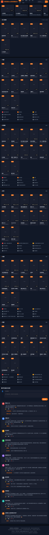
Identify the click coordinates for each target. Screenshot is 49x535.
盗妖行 (35, 313)
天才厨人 (20, 248)
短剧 (20, 2)
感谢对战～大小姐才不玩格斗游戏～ (9, 316)
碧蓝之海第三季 (36, 316)
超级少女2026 (36, 117)
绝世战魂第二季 (5, 311)
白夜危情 (4, 379)
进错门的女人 (21, 182)
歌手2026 (4, 250)
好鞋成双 (35, 114)
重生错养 (20, 382)
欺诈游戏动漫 (21, 316)
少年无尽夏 (4, 245)
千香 (3, 182)
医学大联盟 (20, 250)
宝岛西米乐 (35, 182)
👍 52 (6, 518)
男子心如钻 (35, 185)
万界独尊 (35, 311)
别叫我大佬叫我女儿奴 (37, 374)
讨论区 (23, 2)
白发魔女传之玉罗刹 (6, 114)
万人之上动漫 (21, 313)
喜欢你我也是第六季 (37, 248)
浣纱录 (35, 180)
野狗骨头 (4, 177)
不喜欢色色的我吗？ (22, 185)
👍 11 (6, 481)
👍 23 (6, 436)
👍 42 (6, 408)
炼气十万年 (20, 308)
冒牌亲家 (4, 382)
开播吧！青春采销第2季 (7, 243)
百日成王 (4, 308)
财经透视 (35, 250)
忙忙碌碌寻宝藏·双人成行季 (38, 243)
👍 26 (6, 470)
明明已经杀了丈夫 (6, 185)
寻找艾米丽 (35, 119)
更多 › (47, 59)
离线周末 (20, 245)
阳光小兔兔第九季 (36, 308)
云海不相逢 (35, 382)
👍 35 (6, 506)
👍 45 (6, 496)
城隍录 (19, 311)
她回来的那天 (21, 117)
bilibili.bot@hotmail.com (24, 531)
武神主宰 (4, 313)
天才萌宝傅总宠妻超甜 (37, 379)
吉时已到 (20, 379)
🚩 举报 (12, 408)
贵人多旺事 (4, 180)
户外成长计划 (5, 248)
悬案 (34, 177)
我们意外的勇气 (5, 119)
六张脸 (19, 114)
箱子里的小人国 (5, 374)
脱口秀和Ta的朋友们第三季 (23, 243)
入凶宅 (4, 117)
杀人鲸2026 (20, 119)
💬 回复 (9, 408)
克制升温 (20, 180)
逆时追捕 (20, 177)
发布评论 (44, 399)
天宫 (19, 374)
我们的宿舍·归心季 (37, 245)
